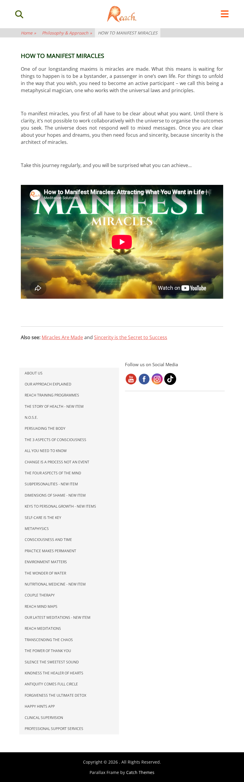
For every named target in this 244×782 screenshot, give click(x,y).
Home (28, 33)
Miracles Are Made (62, 337)
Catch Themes (140, 772)
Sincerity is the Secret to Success (130, 337)
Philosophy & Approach (67, 33)
